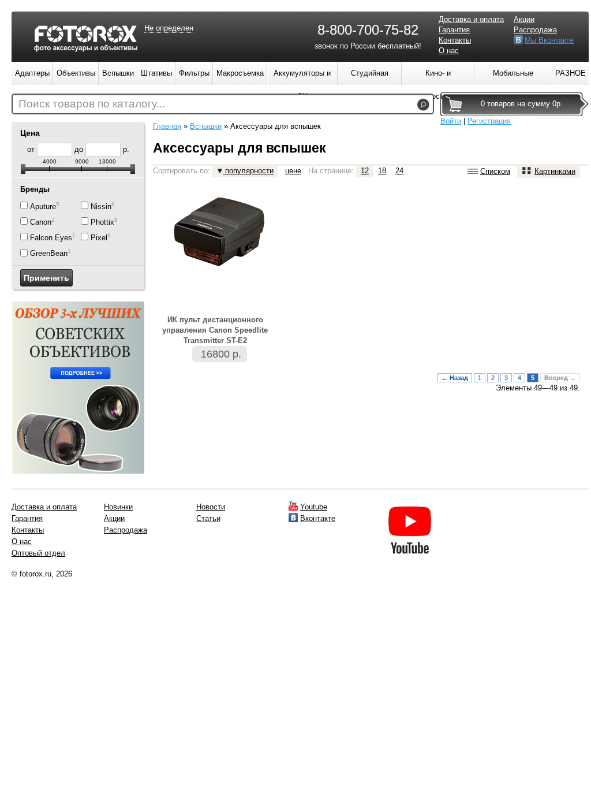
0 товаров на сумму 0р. (522, 103)
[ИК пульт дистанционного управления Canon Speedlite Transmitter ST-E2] (219, 270)
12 (365, 170)
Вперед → (560, 377)
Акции (524, 19)
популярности (248, 170)
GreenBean (49, 254)
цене (293, 170)
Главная (167, 126)
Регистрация (489, 121)
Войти (450, 121)
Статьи (208, 518)
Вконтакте (317, 518)
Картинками (554, 171)
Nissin (101, 206)
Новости (210, 507)
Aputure (43, 206)
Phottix (102, 222)
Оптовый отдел (38, 553)
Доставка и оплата (471, 19)
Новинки (118, 507)
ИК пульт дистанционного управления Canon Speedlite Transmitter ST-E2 (215, 330)
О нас (449, 50)
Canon (40, 222)
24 (399, 170)
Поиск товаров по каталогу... (91, 104)
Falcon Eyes (51, 237)
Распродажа (535, 29)
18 (382, 170)
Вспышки (206, 126)
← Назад (455, 377)
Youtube (313, 507)
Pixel (99, 237)
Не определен (168, 28)
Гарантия (454, 29)
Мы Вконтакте (549, 40)
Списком (495, 171)
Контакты (455, 40)
